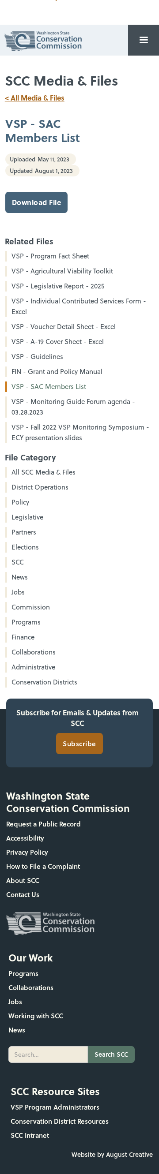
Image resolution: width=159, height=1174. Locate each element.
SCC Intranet (30, 1135)
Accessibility (25, 838)
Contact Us (22, 894)
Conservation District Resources (60, 1121)
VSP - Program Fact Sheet (50, 256)
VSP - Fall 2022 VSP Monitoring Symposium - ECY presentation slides (80, 432)
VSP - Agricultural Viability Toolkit (62, 271)
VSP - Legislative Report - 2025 (57, 286)
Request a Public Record (43, 824)
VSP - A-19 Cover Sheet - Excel (57, 341)
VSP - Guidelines (37, 356)
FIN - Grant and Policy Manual (56, 371)
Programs (23, 973)
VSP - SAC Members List (48, 386)
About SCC (22, 880)
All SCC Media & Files (43, 472)
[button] (143, 40)
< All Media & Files (34, 98)
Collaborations (30, 987)
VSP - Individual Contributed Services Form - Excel (78, 306)
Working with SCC (35, 1016)
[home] (41, 40)
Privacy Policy (27, 852)
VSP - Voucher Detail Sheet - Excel (63, 326)
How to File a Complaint (43, 866)
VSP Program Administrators (55, 1107)
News (16, 1030)
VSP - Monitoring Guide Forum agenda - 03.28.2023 (73, 407)
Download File (36, 202)
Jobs (15, 1001)
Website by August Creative (112, 1154)
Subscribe (79, 743)
